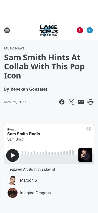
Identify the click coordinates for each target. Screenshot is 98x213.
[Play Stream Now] (90, 30)
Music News (14, 48)
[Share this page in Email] (80, 101)
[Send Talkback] (80, 30)
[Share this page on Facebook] (61, 101)
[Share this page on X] (71, 101)
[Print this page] (90, 101)
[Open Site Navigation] (7, 30)
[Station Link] (49, 30)
